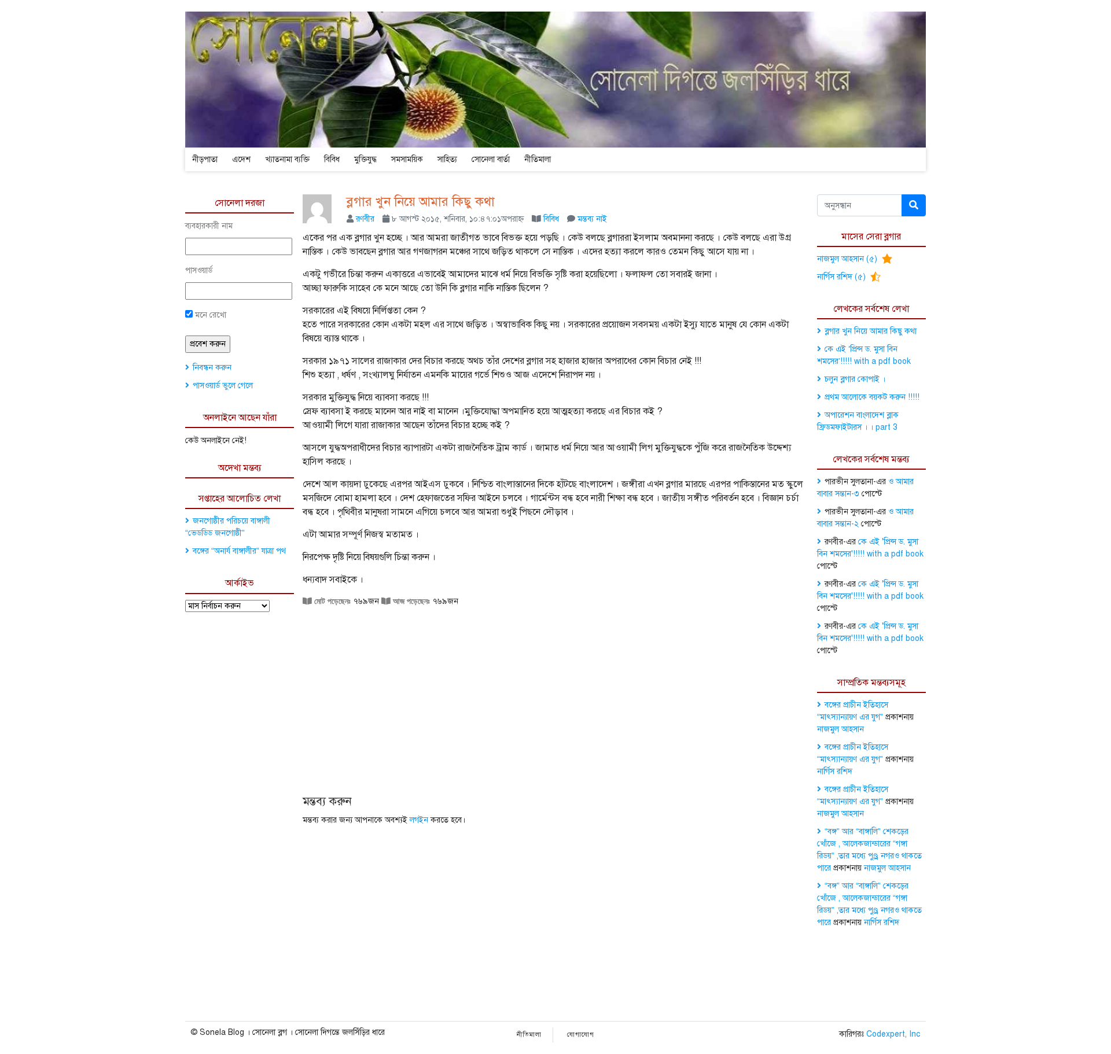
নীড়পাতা (205, 159)
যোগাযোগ (580, 1034)
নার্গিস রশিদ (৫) (842, 277)
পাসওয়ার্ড (198, 270)
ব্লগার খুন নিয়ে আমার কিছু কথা (421, 201)
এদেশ (241, 159)
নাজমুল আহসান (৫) (848, 259)
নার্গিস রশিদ (834, 771)
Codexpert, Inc (893, 1034)
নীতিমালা (537, 159)
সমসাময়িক (407, 159)
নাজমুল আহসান (840, 729)
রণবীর (365, 219)
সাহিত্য (447, 159)
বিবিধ (332, 159)
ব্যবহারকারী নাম (209, 226)
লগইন (419, 820)
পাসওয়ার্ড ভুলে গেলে (223, 385)
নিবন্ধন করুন (212, 368)
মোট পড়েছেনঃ (331, 601)
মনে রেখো (209, 315)
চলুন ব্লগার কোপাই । (855, 379)
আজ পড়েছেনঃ (410, 601)
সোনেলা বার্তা (491, 159)
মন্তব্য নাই (592, 219)
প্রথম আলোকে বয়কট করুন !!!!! (872, 397)
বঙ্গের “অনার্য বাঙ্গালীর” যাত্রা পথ (239, 551)
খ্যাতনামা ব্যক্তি (287, 159)
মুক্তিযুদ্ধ (365, 159)
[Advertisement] (555, 691)
